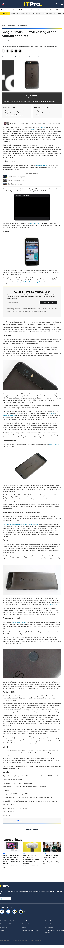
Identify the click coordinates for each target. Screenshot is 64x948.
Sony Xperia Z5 (54, 445)
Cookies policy (4, 927)
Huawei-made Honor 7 (18, 622)
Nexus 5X (43, 127)
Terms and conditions (6, 924)
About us (25, 921)
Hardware (22, 10)
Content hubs (49, 10)
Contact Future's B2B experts (30, 930)
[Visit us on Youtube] (14, 912)
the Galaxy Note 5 (20, 282)
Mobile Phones (22, 26)
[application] (32, 207)
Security (40, 10)
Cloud (14, 10)
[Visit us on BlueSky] (20, 912)
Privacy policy (26, 924)
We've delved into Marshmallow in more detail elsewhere (21, 524)
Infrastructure (31, 10)
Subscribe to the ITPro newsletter (20, 13)
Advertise (59, 10)
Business (7, 10)
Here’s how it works (42, 56)
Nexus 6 (33, 129)
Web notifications (50, 924)
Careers (2, 930)
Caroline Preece (16, 123)
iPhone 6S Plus (53, 605)
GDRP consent (49, 927)
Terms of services (27, 308)
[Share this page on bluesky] (16, 51)
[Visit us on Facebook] (2, 912)
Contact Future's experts (7, 921)
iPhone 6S (51, 413)
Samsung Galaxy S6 (9, 415)
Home (3, 26)
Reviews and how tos (49, 13)
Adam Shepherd (26, 123)
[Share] (3, 51)
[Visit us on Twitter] (8, 912)
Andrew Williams (36, 123)
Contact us (48, 921)
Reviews (58, 123)
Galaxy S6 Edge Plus (35, 282)
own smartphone (41, 165)
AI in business (36, 13)
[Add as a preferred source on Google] (5, 898)
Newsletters (25, 927)
